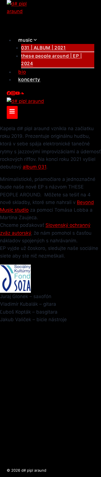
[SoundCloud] (22, 94)
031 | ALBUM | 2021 (43, 47)
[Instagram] (13, 94)
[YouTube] (17, 94)
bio (22, 72)
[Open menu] (12, 112)
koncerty (29, 79)
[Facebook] (9, 94)
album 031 (34, 167)
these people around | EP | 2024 (51, 59)
